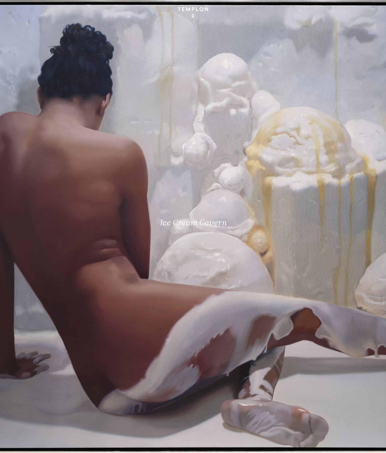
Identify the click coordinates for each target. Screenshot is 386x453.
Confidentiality (347, 446)
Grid (115, 446)
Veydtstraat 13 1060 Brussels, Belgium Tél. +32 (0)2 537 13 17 (124, 380)
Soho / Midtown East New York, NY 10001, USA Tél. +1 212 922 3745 (126, 411)
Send (210, 415)
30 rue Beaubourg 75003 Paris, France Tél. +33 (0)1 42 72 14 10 (30, 380)
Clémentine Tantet (81, 446)
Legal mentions (324, 446)
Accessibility (368, 446)
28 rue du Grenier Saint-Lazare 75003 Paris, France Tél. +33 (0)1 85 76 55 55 (36, 411)
